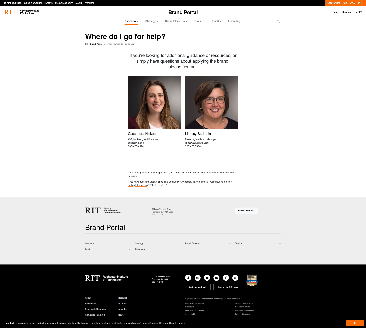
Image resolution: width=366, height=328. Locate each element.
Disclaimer (189, 306)
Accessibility (190, 314)
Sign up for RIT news (228, 287)
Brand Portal (96, 43)
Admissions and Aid (95, 314)
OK (355, 323)
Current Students (33, 3)
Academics (90, 303)
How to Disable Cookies (173, 323)
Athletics (122, 309)
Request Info (333, 3)
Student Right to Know (244, 303)
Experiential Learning (95, 309)
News (335, 12)
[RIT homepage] (21, 12)
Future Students (12, 3)
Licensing (234, 21)
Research (123, 297)
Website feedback (198, 287)
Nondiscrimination (242, 306)
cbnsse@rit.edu (136, 142)
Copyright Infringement (244, 310)
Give (360, 3)
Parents (48, 3)
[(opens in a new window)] (188, 278)
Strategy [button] (150, 21)
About (88, 297)
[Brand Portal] (103, 210)
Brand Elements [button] (175, 21)
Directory (346, 12)
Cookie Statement (151, 323)
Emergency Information (194, 310)
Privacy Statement (242, 314)
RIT (86, 43)
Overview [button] (130, 21)
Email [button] (215, 21)
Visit (345, 3)
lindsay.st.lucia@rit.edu (197, 142)
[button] (278, 21)
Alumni (78, 3)
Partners (89, 3)
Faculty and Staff (64, 3)
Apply (352, 3)
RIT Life (122, 303)
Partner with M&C (246, 210)
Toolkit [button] (198, 21)
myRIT (359, 12)
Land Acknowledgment (194, 303)
